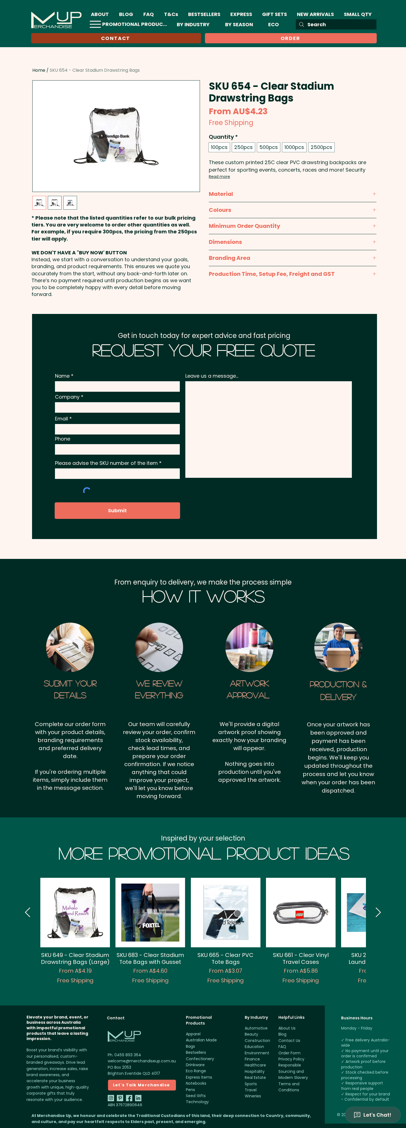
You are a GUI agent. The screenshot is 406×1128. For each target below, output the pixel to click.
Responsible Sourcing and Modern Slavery (293, 1071)
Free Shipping (231, 123)
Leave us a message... (211, 376)
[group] (203, 934)
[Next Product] (378, 912)
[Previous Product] (27, 912)
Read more (219, 176)
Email (61, 418)
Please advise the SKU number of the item (106, 463)
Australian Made (201, 1040)
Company (67, 396)
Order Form (289, 1053)
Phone (62, 438)
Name (62, 376)
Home (38, 70)
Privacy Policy (291, 1059)
